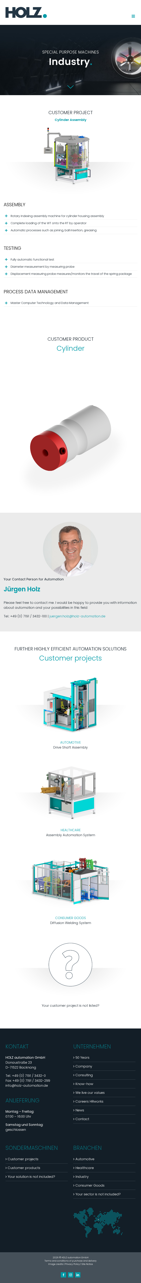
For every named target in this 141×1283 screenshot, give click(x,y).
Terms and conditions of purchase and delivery (70, 1260)
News (79, 1110)
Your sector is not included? (98, 1194)
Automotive (84, 1159)
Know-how (84, 1084)
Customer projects (23, 1159)
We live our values (90, 1092)
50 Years (82, 1057)
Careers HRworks (89, 1101)
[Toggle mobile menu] (133, 16)
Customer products (24, 1168)
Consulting (84, 1075)
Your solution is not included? (31, 1176)
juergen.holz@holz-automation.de (77, 616)
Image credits (55, 1264)
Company (83, 1066)
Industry (82, 1176)
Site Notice (87, 1264)
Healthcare (84, 1168)
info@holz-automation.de (27, 1085)
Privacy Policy (72, 1264)
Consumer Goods (89, 1185)
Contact (82, 1119)
